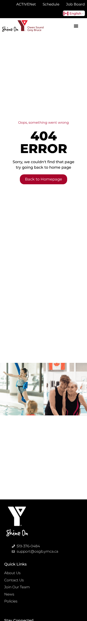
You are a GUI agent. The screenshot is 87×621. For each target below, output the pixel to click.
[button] (76, 25)
